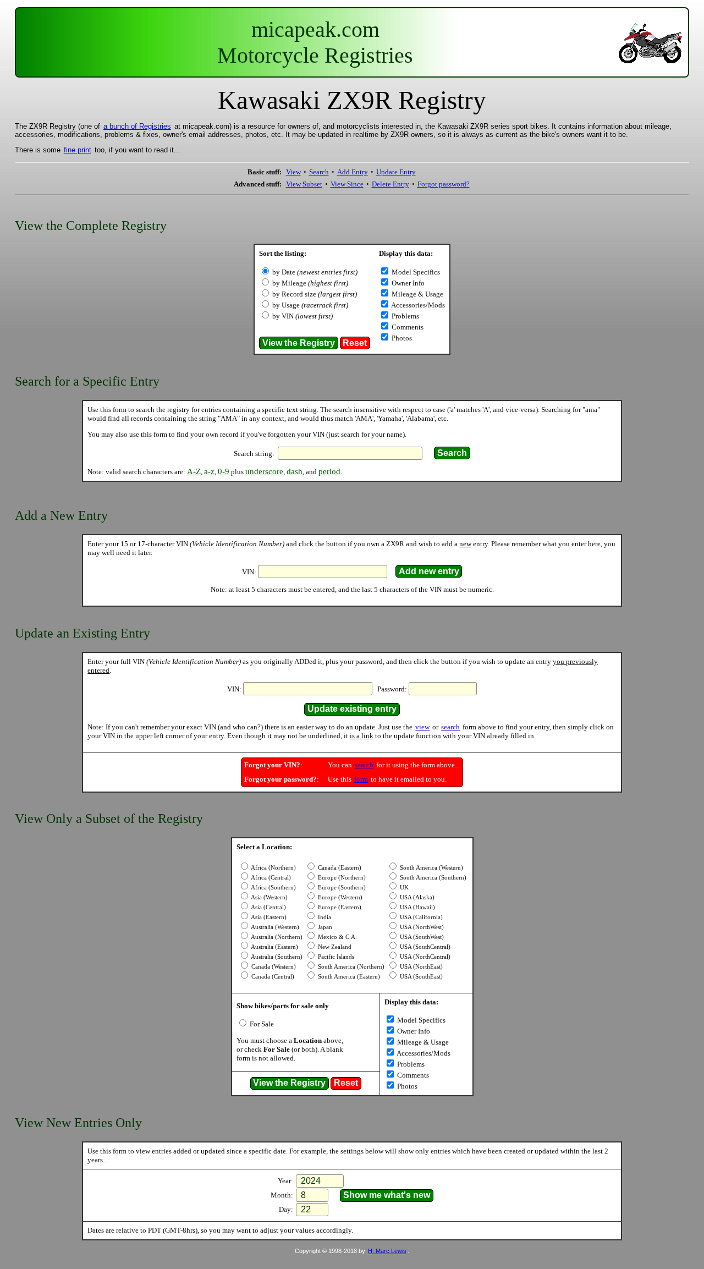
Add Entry (352, 172)
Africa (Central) (270, 878)
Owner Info (407, 283)
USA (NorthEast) (420, 967)
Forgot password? (443, 184)
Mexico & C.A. (336, 937)
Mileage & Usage (416, 294)
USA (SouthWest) (421, 937)
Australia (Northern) (276, 937)
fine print (77, 150)
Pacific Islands (335, 957)
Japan (324, 927)
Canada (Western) (273, 967)
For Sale (261, 1024)
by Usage (310, 305)
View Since (347, 184)
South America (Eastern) (348, 977)
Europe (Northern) (341, 878)
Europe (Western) (339, 897)
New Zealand (333, 947)
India (323, 917)
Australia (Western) (274, 927)
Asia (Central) (268, 907)
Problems (404, 316)
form (361, 779)
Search (319, 172)
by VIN (302, 316)
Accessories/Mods (417, 305)
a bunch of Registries (137, 126)
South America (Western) (430, 868)
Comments (407, 327)
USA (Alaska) (416, 897)
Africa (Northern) (273, 868)
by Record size (314, 294)
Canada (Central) (272, 977)
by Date (315, 272)
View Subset (304, 184)
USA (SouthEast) (420, 977)
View (293, 172)
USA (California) (420, 917)
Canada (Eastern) (338, 868)
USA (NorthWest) (421, 927)
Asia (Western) (269, 897)
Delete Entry (390, 184)
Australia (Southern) (276, 957)
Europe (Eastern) (338, 907)
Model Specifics (415, 272)
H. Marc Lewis (387, 1251)
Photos (401, 338)
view (422, 727)
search (450, 727)
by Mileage (310, 283)
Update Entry (396, 172)
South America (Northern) (350, 967)
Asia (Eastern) (268, 917)
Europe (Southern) (341, 888)
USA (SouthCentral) (424, 947)
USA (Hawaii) (416, 907)
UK (403, 888)
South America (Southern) (432, 878)
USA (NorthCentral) (424, 957)
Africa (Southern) (273, 888)
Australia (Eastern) (274, 947)
